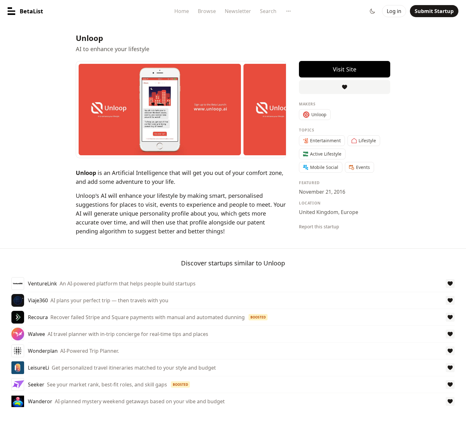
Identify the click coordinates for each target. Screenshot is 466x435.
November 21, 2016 (322, 191)
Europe (349, 212)
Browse (207, 11)
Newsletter (238, 11)
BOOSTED (258, 317)
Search (268, 11)
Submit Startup (434, 11)
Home (181, 11)
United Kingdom (318, 212)
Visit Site (344, 69)
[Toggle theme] (372, 11)
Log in (394, 11)
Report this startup (319, 227)
